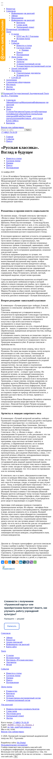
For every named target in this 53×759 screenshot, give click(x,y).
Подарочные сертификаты (17, 29)
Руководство (22, 59)
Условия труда (22, 75)
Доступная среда (13, 713)
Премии (25, 50)
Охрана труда (30, 111)
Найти (28, 130)
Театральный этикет (25, 27)
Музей (14, 41)
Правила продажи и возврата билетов (22, 709)
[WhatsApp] (35, 562)
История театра (23, 38)
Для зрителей (7, 705)
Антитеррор (11, 80)
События (15, 43)
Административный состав (28, 64)
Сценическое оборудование (18, 82)
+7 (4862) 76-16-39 (9, 132)
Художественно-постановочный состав (33, 66)
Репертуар (10, 9)
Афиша (14, 16)
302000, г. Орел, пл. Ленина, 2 (20, 725)
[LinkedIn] (20, 562)
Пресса (19, 52)
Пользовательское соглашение (14, 745)
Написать (11, 626)
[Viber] (31, 562)
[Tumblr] (27, 562)
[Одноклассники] (6, 562)
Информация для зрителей (23, 13)
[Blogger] (17, 562)
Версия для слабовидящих (12, 127)
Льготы (9, 87)
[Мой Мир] (9, 562)
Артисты (20, 61)
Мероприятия (17, 18)
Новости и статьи (24, 45)
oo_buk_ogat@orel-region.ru (19, 727)
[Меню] (2, 2)
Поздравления (22, 55)
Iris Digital (21, 743)
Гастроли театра (23, 48)
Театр (8, 32)
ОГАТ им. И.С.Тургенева (27, 36)
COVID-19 (16, 78)
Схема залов (21, 25)
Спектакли (11, 11)
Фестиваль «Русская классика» (19, 660)
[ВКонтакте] (2, 562)
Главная (9, 137)
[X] (13, 562)
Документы (16, 71)
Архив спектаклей (19, 68)
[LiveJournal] (24, 562)
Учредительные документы (28, 73)
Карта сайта (11, 647)
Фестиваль (11, 84)
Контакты (20, 22)
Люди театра (16, 57)
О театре (15, 34)
